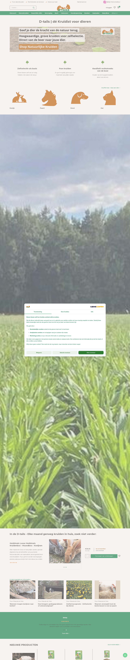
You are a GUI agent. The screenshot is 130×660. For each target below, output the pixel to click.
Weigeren (39, 352)
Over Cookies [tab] (65, 311)
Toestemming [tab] (38, 311)
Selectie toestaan (65, 352)
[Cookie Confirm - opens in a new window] (97, 307)
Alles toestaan (91, 352)
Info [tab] (92, 311)
